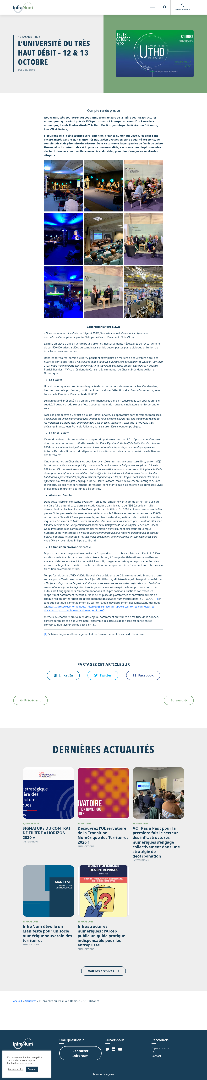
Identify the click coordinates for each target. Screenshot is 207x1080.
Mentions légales (103, 1074)
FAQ (154, 1052)
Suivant (177, 700)
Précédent (32, 700)
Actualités (30, 1001)
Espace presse (160, 1048)
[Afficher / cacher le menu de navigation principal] (152, 7)
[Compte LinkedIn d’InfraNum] (113, 1049)
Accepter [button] (32, 1069)
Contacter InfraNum (80, 1053)
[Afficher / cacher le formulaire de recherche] (164, 7)
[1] (156, 599)
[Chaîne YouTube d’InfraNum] (120, 1049)
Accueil (17, 1001)
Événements (26, 70)
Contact (156, 1056)
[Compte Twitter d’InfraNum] (107, 1049)
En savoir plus (15, 1069)
